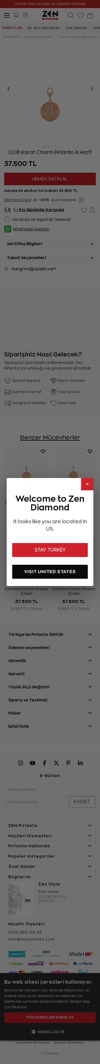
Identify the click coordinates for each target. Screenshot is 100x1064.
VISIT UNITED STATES (50, 571)
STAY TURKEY (50, 550)
